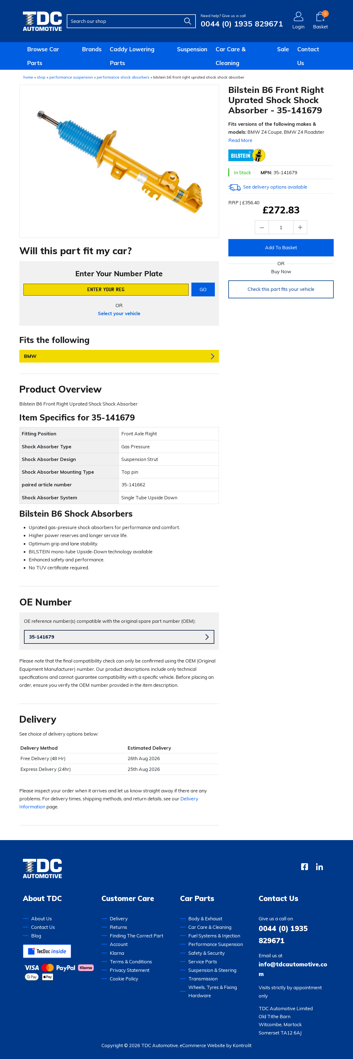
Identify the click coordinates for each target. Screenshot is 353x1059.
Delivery (119, 918)
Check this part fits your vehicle (281, 289)
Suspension (192, 49)
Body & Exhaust (205, 918)
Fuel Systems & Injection (214, 936)
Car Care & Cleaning (231, 55)
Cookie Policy (124, 979)
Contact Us (308, 55)
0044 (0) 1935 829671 (242, 23)
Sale (283, 49)
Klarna (117, 953)
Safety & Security (206, 953)
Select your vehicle (119, 313)
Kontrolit (242, 1045)
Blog (36, 936)
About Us (41, 918)
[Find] (187, 21)
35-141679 (41, 637)
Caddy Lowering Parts (132, 55)
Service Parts (202, 961)
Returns (118, 927)
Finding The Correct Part (136, 936)
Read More (240, 140)
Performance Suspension (215, 944)
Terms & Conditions (131, 961)
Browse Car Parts (43, 55)
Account (119, 944)
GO (203, 289)
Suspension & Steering (212, 970)
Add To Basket (281, 247)
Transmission (203, 979)
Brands (91, 49)
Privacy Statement (129, 970)
